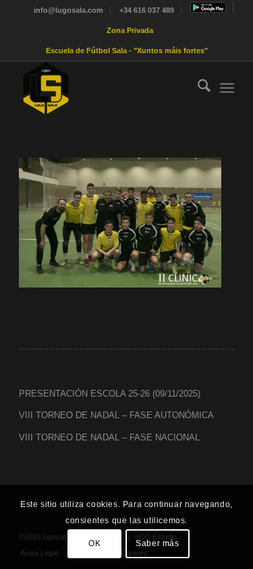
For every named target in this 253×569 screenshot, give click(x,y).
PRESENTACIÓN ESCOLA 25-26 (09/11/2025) (109, 394)
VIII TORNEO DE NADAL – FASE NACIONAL (109, 437)
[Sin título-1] (105, 88)
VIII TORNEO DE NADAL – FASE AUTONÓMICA (116, 415)
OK (94, 543)
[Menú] (227, 88)
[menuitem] (69, 10)
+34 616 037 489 (146, 10)
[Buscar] (197, 88)
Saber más (157, 543)
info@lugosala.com (68, 10)
